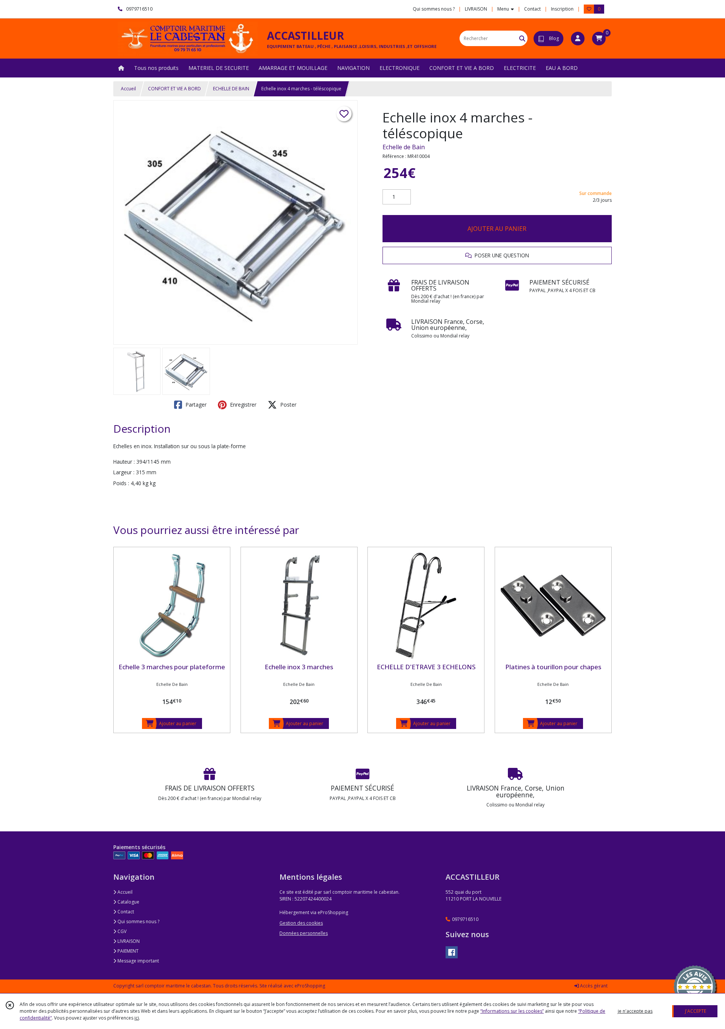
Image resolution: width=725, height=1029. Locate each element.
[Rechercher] (522, 38)
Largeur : (123, 472)
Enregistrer (242, 404)
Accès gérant (593, 986)
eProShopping (310, 986)
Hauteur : (124, 461)
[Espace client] (577, 38)
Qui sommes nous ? (137, 921)
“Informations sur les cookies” (512, 1011)
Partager (195, 404)
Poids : (121, 483)
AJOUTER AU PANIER (496, 228)
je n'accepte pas (635, 1011)
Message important (137, 961)
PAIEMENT (127, 951)
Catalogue (127, 902)
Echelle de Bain (404, 147)
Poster (287, 404)
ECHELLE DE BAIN (231, 88)
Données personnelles (303, 933)
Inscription (562, 9)
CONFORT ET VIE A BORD (174, 88)
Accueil (128, 88)
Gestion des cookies (301, 923)
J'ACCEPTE (695, 1011)
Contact (532, 9)
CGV (121, 931)
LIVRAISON (128, 941)
